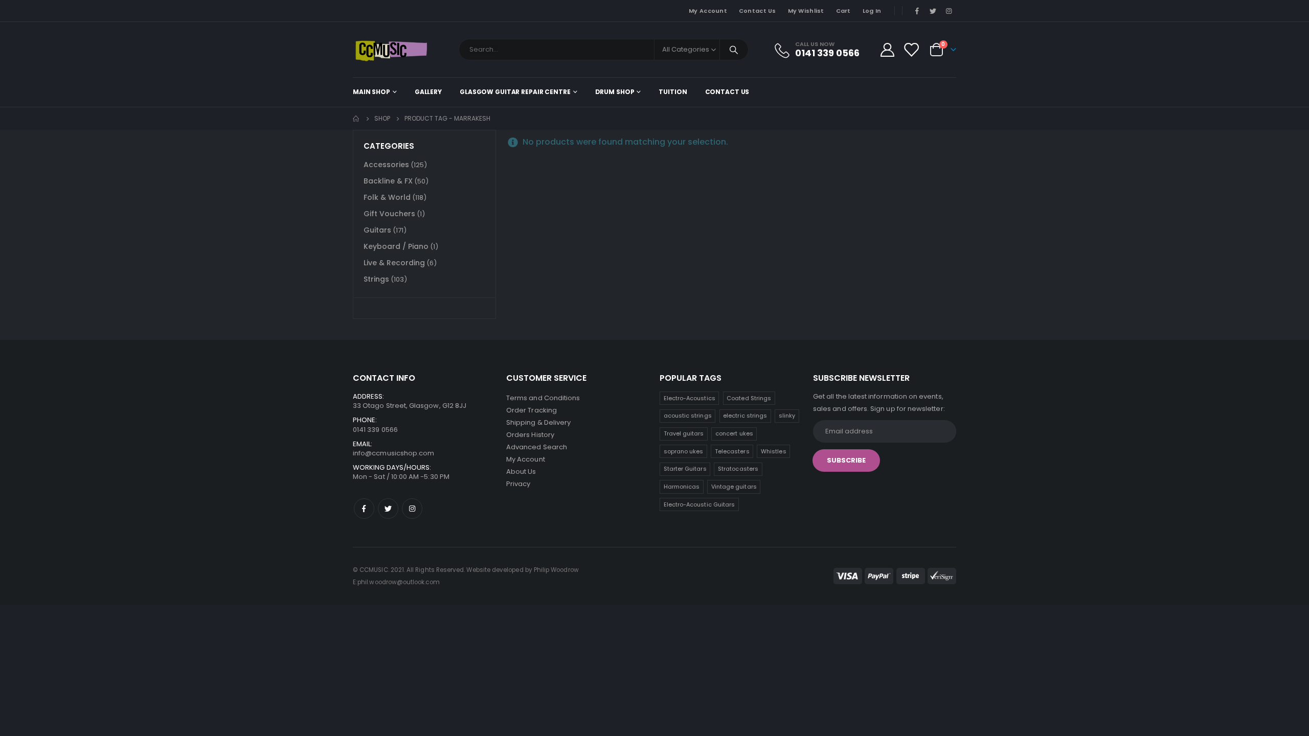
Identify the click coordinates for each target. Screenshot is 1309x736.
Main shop (371, 91)
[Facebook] (916, 10)
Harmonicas (682, 486)
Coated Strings (749, 398)
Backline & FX (388, 181)
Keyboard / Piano (396, 246)
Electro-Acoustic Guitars (699, 504)
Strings (376, 279)
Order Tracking (531, 410)
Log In (872, 11)
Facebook (364, 508)
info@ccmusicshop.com (393, 453)
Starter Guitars (685, 469)
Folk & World (387, 197)
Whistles (773, 451)
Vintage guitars (734, 486)
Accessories (386, 164)
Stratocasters (738, 469)
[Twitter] (933, 10)
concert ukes (734, 433)
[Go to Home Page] (356, 118)
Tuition (673, 91)
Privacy (518, 484)
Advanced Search (536, 447)
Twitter (388, 508)
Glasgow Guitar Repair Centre (515, 91)
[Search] (734, 49)
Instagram (412, 508)
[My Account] (887, 50)
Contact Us (757, 11)
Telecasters (732, 451)
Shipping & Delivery (538, 422)
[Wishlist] (911, 50)
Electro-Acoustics (689, 398)
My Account (708, 11)
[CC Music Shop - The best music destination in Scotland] (391, 49)
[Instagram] (949, 10)
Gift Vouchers (389, 214)
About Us (521, 471)
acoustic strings (688, 415)
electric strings (745, 415)
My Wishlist (806, 11)
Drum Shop (615, 91)
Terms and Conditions (543, 398)
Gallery (428, 91)
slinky (787, 415)
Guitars (377, 230)
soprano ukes (684, 451)
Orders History (530, 435)
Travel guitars (684, 433)
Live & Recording (394, 263)
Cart (843, 11)
